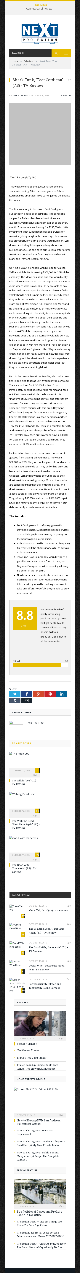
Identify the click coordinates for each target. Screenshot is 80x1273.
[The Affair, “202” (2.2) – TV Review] (24, 762)
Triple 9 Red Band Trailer (32, 1057)
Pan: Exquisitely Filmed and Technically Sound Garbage (45, 986)
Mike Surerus (19, 95)
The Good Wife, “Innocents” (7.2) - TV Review (24, 868)
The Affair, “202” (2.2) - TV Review (25, 782)
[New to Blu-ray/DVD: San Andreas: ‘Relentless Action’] (40, 1101)
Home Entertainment (31, 1079)
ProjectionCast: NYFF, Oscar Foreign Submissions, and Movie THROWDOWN (40, 1234)
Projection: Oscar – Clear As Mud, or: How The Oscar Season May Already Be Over (41, 1245)
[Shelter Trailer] (40, 1024)
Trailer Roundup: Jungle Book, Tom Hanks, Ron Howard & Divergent (37, 1066)
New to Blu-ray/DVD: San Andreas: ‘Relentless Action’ (39, 1122)
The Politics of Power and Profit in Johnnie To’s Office (39, 1213)
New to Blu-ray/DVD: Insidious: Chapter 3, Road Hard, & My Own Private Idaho (41, 1143)
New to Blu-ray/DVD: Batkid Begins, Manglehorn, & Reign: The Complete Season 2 (38, 1156)
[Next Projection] (40, 32)
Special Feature (27, 1170)
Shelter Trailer (27, 1043)
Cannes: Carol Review (39, 8)
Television (65, 95)
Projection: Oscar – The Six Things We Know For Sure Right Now (39, 1223)
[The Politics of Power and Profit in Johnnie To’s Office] (40, 1192)
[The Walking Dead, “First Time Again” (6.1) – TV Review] (24, 802)
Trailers (22, 1002)
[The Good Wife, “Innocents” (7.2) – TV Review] (24, 846)
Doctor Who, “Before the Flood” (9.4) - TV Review (47, 967)
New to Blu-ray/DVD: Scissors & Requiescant (35, 1132)
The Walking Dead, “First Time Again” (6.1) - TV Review (26, 824)
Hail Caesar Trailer (28, 1050)
